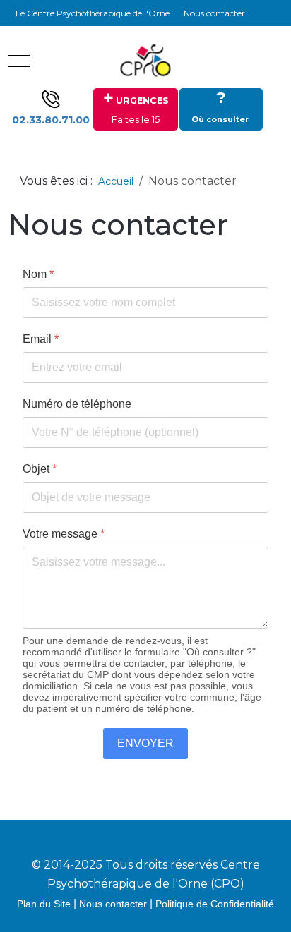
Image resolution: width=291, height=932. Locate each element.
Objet (40, 469)
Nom (38, 274)
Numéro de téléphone (77, 404)
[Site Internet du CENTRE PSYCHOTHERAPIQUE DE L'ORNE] (145, 61)
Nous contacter (113, 903)
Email (41, 339)
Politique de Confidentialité (214, 903)
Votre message (64, 534)
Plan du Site (44, 903)
